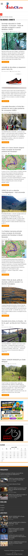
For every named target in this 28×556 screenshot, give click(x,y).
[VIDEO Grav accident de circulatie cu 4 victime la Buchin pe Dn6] (4, 497)
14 (17, 454)
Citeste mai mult (5, 61)
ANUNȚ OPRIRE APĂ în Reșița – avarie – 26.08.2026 (17, 517)
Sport (10, 194)
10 (2, 454)
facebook (2, 505)
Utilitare (19, 71)
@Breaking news (14, 31)
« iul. (2, 460)
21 (17, 455)
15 (21, 454)
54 (8, 476)
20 (14, 455)
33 (8, 485)
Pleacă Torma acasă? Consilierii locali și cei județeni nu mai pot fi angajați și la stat (16, 530)
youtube (2, 510)
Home (2, 16)
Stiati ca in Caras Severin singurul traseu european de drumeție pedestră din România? (13, 149)
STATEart (12, 550)
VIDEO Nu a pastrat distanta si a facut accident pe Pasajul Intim (16, 479)
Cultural (10, 363)
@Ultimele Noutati (14, 71)
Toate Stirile (14, 363)
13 (14, 454)
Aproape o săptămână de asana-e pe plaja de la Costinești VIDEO (18, 542)
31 (15, 492)
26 (10, 457)
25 (6, 457)
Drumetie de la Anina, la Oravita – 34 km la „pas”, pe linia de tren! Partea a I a (14, 323)
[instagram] (15, 552)
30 (16, 497)
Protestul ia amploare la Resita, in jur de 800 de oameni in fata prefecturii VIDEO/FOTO (11, 474)
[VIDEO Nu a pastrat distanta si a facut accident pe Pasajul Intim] (4, 480)
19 (10, 455)
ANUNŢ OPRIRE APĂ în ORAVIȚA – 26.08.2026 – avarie (18, 523)
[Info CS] (14, 5)
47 (15, 481)
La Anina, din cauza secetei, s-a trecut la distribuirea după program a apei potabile (17, 536)
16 (25, 454)
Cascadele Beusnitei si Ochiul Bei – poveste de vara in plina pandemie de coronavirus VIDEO (13, 108)
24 (2, 457)
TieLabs (22, 550)
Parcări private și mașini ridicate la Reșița (10, 484)
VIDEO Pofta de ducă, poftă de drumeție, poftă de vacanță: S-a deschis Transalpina (12, 282)
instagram (2, 507)
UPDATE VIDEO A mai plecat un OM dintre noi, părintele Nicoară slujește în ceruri (18, 489)
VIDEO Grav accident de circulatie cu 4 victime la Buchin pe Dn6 (18, 495)
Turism (19, 31)
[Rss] (12, 552)
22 (21, 455)
